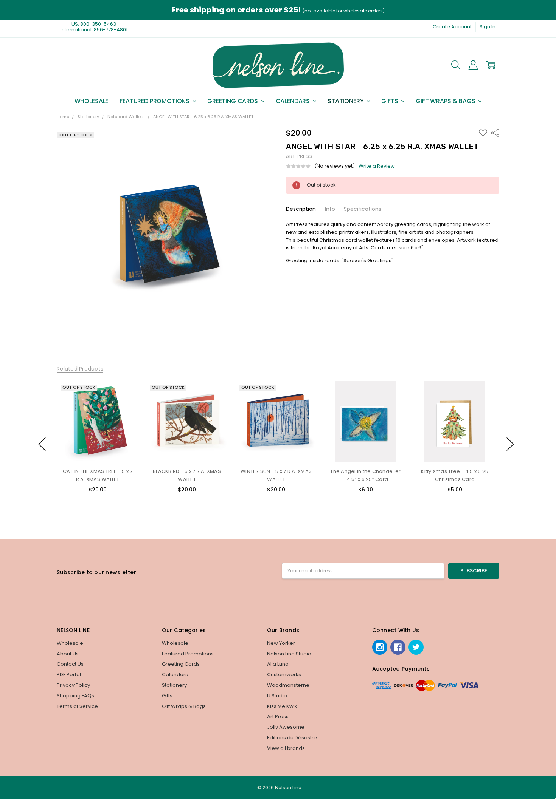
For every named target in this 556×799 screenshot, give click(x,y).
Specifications (362, 209)
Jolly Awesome (285, 727)
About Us (68, 653)
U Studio (277, 695)
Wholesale (92, 101)
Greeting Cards (233, 101)
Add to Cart (365, 432)
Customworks (284, 674)
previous (42, 444)
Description (301, 209)
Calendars (293, 101)
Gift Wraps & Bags (446, 101)
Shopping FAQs (75, 695)
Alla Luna (278, 664)
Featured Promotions (155, 101)
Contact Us (70, 664)
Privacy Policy (73, 685)
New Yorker (281, 643)
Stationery (346, 101)
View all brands (286, 748)
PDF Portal (69, 674)
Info (330, 209)
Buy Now (365, 447)
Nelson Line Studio (289, 653)
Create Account (452, 26)
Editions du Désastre (292, 737)
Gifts (390, 101)
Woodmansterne (288, 685)
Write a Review (377, 166)
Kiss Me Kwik (282, 706)
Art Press (278, 716)
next (510, 444)
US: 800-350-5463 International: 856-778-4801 (94, 26)
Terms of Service (77, 706)
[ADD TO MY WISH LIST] (125, 405)
